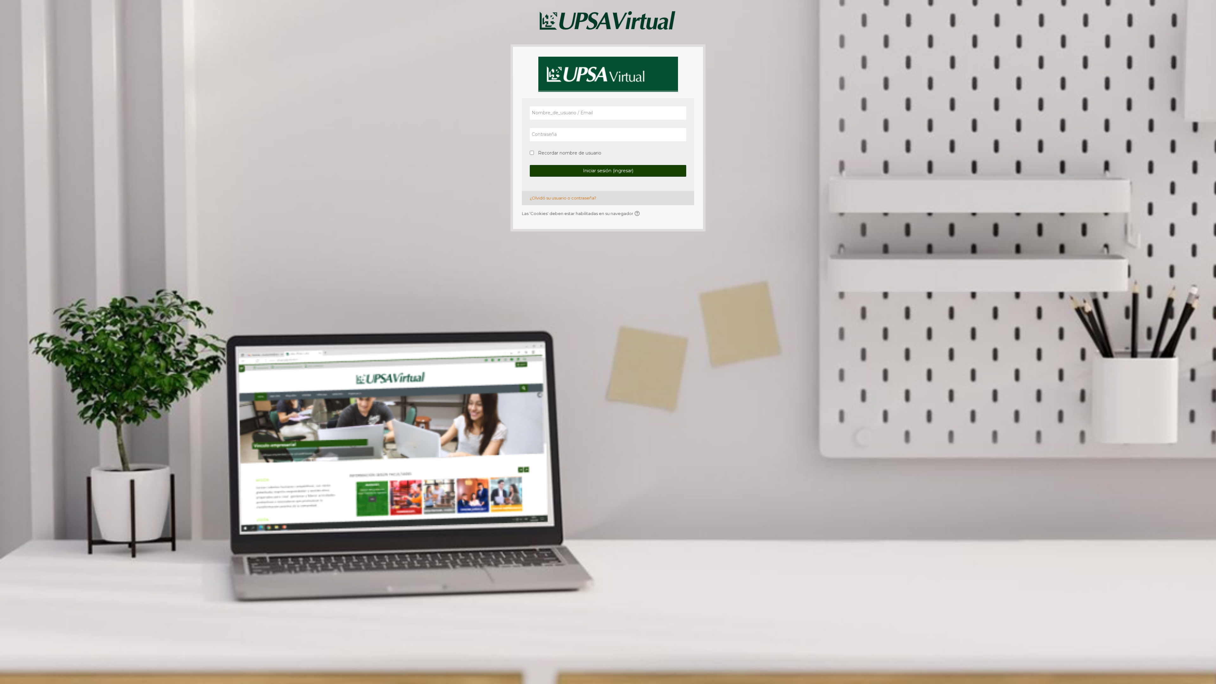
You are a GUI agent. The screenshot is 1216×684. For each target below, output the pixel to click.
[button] (638, 213)
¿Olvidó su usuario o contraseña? (563, 197)
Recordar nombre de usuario (569, 153)
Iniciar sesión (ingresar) (608, 171)
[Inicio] (608, 21)
